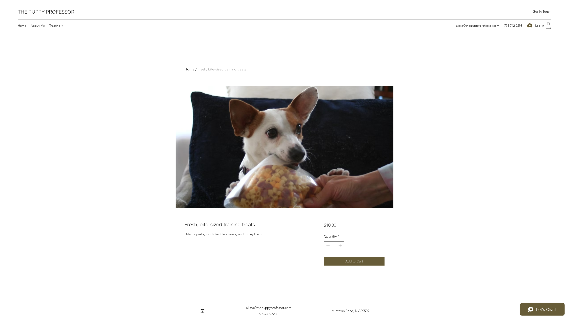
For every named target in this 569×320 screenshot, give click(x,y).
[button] (548, 25)
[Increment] (341, 246)
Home (189, 69)
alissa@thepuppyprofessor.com (477, 26)
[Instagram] (202, 311)
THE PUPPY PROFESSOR (46, 12)
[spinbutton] (334, 246)
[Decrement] (328, 246)
